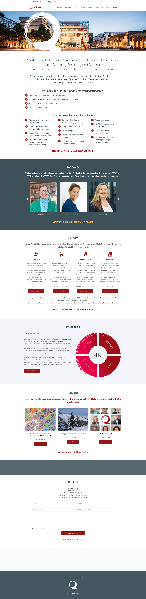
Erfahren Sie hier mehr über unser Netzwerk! (73, 221)
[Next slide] (118, 199)
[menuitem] (58, 7)
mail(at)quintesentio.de (80, 497)
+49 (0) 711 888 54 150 (66, 497)
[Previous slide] (27, 199)
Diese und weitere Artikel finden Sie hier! (73, 452)
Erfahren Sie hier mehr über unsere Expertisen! (73, 150)
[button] (3, 595)
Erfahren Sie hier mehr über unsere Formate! (73, 309)
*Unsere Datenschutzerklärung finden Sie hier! (73, 539)
